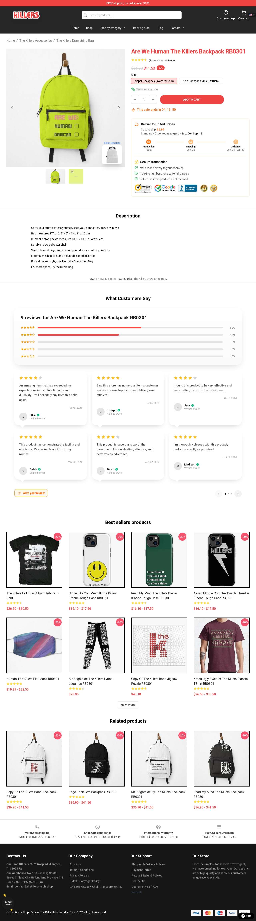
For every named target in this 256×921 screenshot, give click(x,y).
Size (134, 74)
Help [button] (248, 916)
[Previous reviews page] (218, 493)
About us (75, 864)
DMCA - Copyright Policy (85, 881)
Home (10, 40)
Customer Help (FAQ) (145, 886)
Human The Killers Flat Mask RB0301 (32, 679)
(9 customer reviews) (162, 60)
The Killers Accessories (35, 40)
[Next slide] (118, 108)
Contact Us (138, 881)
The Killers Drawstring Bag (75, 40)
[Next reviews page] (238, 493)
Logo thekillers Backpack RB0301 (93, 792)
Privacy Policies (79, 875)
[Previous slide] (12, 108)
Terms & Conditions (82, 870)
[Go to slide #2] (76, 176)
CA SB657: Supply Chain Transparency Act (96, 886)
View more (128, 705)
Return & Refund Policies (147, 875)
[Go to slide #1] (55, 176)
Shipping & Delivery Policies (148, 864)
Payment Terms (141, 870)
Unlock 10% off (8, 903)
